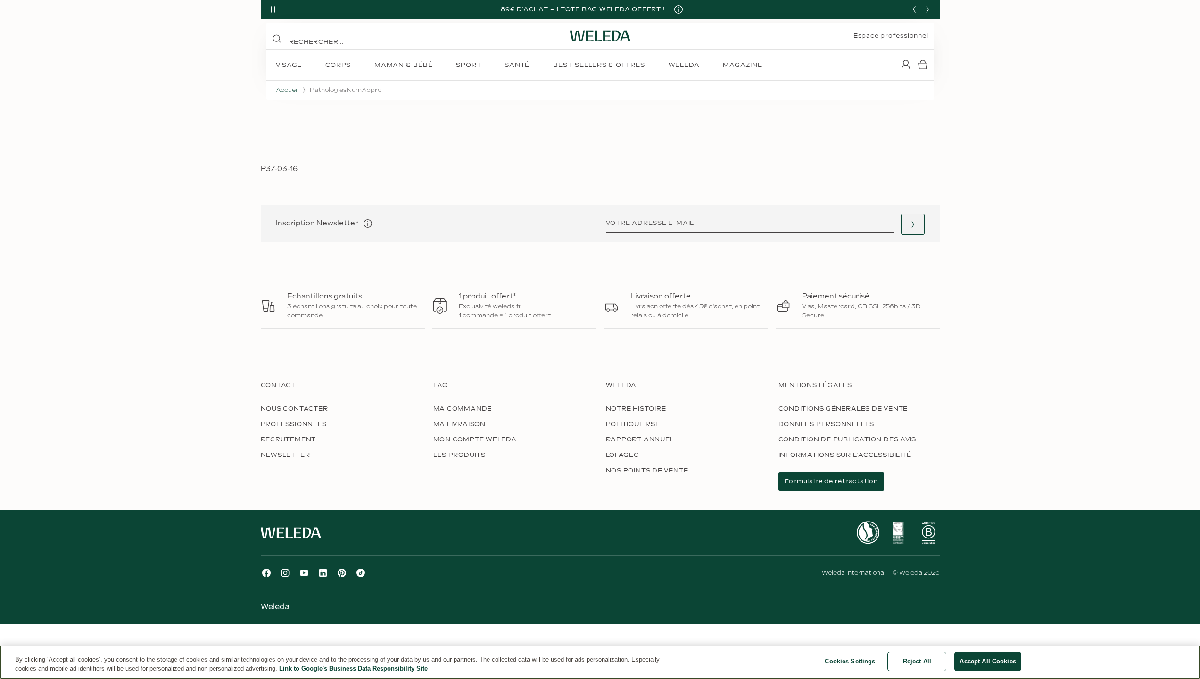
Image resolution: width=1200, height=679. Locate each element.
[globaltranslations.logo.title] (600, 35)
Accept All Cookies (988, 661)
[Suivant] (927, 9)
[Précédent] (914, 9)
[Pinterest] (342, 573)
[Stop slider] (273, 9)
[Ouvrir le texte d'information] (367, 223)
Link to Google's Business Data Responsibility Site (353, 668)
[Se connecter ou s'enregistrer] (905, 64)
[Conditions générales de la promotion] (678, 9)
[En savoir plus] (868, 532)
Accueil (287, 90)
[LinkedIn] (323, 573)
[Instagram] (285, 573)
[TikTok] (360, 573)
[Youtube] (304, 573)
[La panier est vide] (922, 64)
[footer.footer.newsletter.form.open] (913, 224)
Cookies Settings (850, 661)
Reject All (917, 661)
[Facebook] (266, 573)
